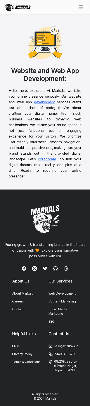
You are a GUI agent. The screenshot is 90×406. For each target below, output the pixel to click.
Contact (18, 309)
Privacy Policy (22, 354)
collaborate (47, 159)
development (44, 102)
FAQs (16, 346)
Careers (18, 301)
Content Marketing (62, 301)
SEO (51, 321)
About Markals (22, 293)
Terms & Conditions (26, 362)
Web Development (62, 293)
